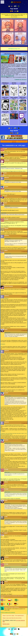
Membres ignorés (6, 623)
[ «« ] (9, 6)
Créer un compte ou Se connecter (8, 612)
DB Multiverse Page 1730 (14, 48)
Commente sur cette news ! (21, 79)
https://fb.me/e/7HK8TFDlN (7, 76)
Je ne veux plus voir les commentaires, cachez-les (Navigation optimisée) (14, 141)
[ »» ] (17, 11)
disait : (4, 166)
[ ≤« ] (12, 6)
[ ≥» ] (15, 11)
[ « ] (15, 6)
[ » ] (12, 11)
